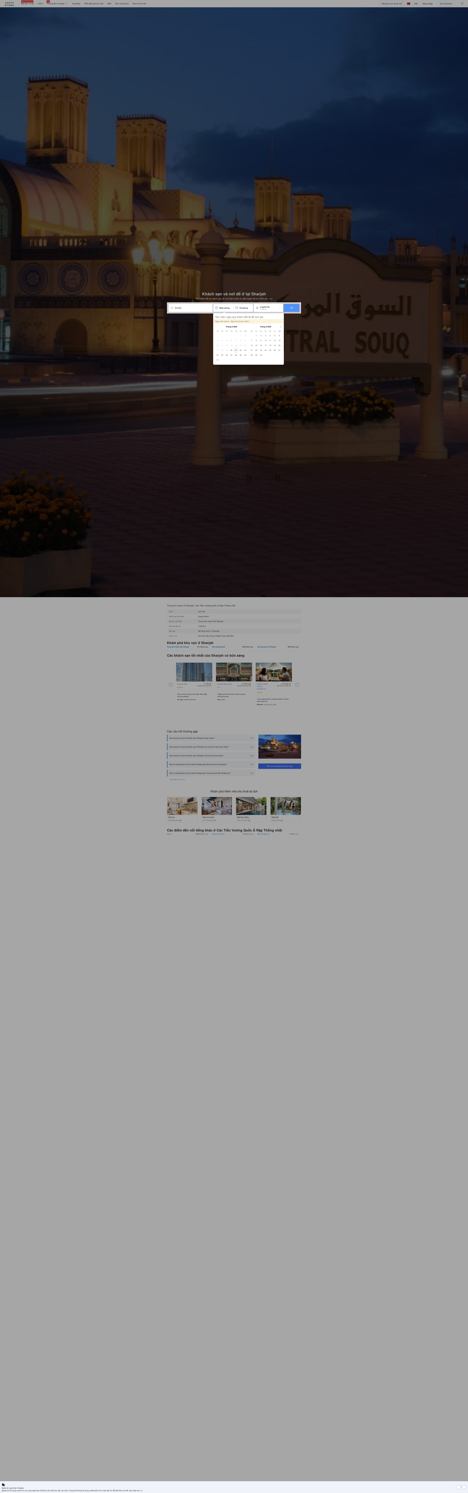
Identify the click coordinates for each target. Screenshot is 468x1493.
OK (461, 1487)
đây (141, 1490)
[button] (216, 327)
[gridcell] (240, 335)
